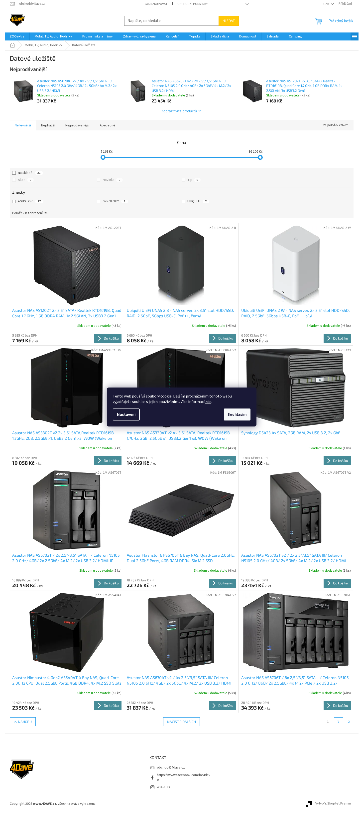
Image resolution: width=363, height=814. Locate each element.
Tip (192, 179)
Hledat (229, 20)
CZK (326, 4)
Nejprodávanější (77, 125)
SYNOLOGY (114, 201)
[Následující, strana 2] (338, 721)
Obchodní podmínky (192, 4)
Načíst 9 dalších (181, 722)
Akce (24, 179)
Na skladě (29, 172)
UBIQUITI (197, 201)
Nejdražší (48, 125)
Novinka (111, 179)
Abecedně (107, 125)
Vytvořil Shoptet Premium (334, 803)
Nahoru (25, 722)
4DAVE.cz (163, 787)
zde (208, 402)
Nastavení (126, 414)
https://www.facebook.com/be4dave (183, 777)
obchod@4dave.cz (171, 767)
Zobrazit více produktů (179, 111)
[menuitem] (17, 36)
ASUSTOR (29, 201)
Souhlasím (237, 414)
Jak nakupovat (156, 4)
